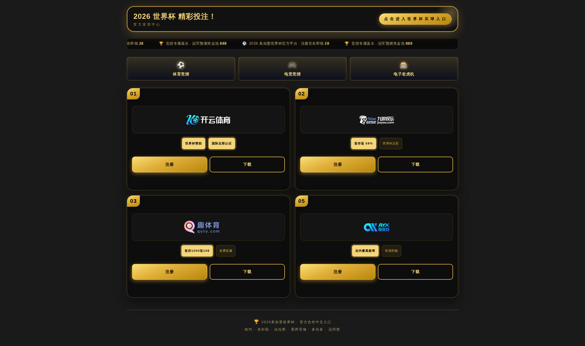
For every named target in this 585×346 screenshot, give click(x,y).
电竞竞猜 (292, 69)
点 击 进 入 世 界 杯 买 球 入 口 (415, 19)
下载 (247, 164)
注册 (169, 164)
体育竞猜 (181, 69)
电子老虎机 (404, 69)
